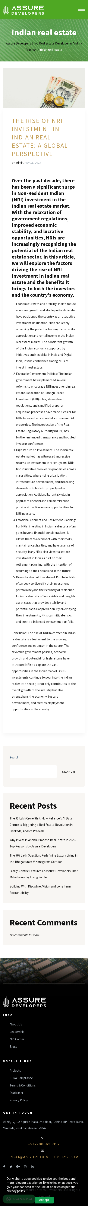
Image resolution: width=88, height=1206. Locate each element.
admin (19, 162)
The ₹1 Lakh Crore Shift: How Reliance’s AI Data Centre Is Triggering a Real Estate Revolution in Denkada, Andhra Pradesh (41, 824)
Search (14, 757)
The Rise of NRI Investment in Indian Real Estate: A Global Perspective (40, 137)
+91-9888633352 (44, 1144)
